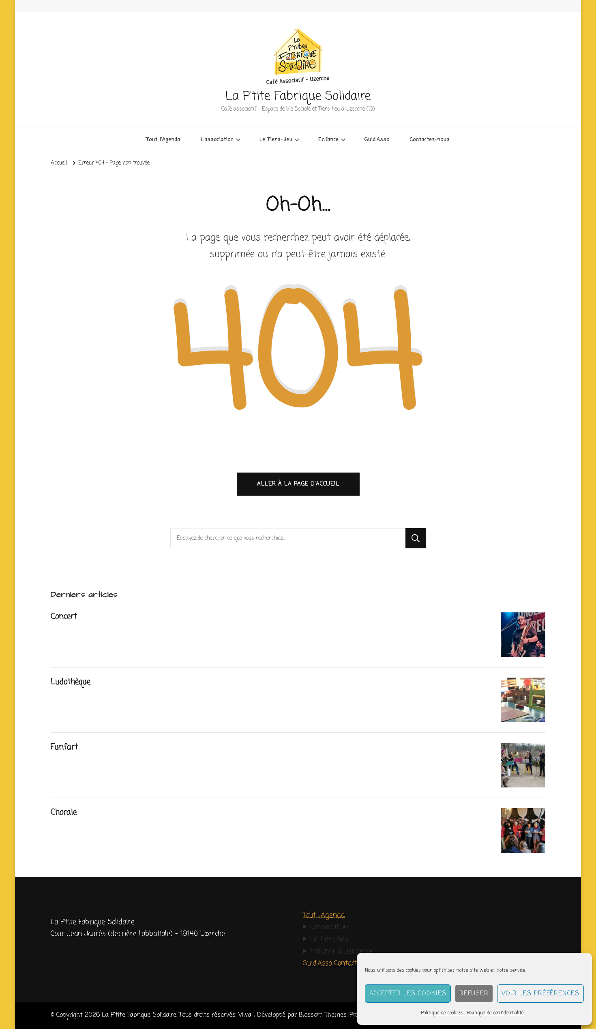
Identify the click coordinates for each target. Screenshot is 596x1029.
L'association (329, 927)
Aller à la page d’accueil (298, 484)
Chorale (64, 812)
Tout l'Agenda (324, 915)
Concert (64, 617)
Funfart (64, 747)
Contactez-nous (430, 139)
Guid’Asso (377, 139)
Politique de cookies (442, 1013)
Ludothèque (70, 682)
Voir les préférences (540, 993)
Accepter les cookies (407, 993)
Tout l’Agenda (163, 139)
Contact (345, 963)
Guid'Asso (317, 963)
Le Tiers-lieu (329, 939)
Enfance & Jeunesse (341, 951)
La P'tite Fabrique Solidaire (298, 96)
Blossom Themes (323, 1015)
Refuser (474, 993)
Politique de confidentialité (495, 1013)
